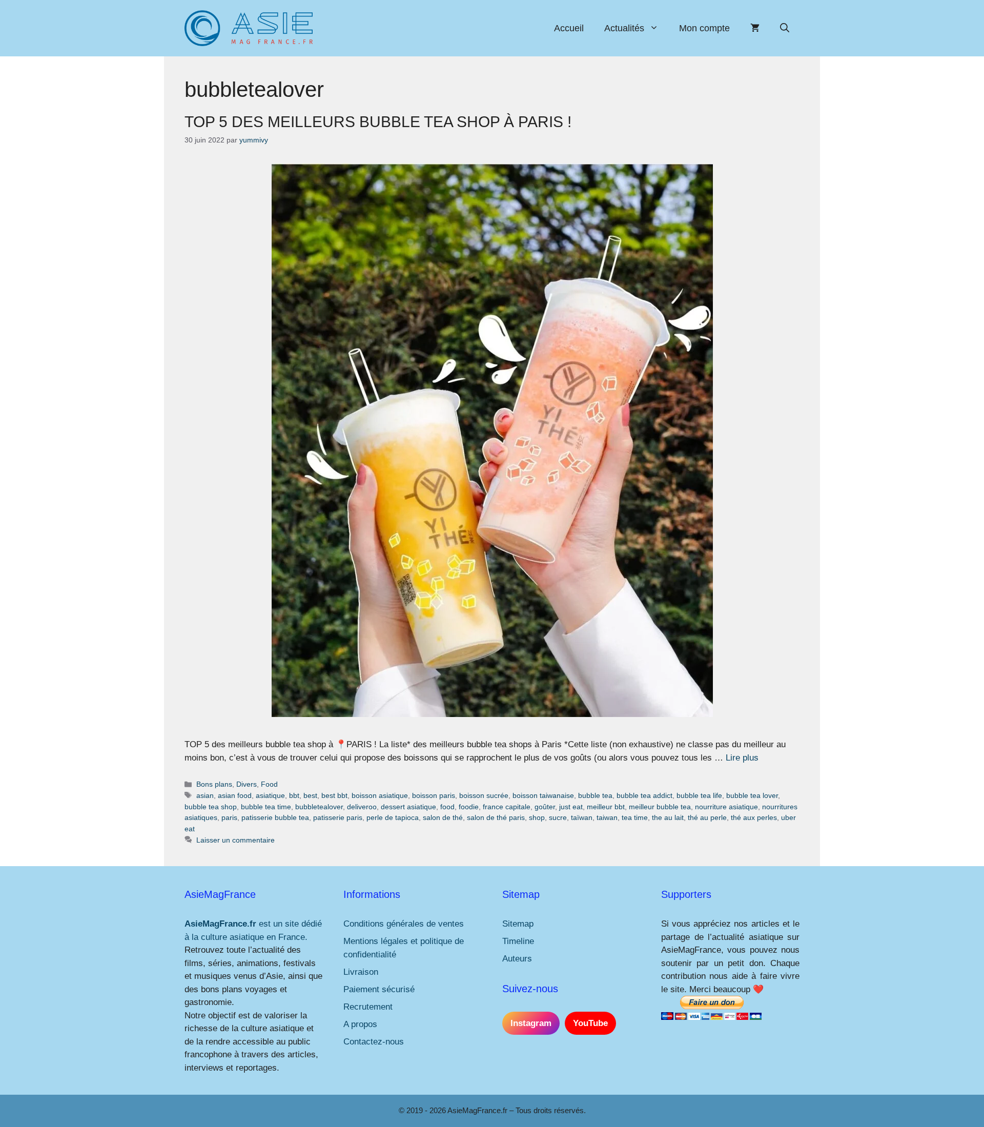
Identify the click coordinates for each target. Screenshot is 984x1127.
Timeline (518, 941)
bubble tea (595, 795)
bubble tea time (266, 807)
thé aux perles (754, 817)
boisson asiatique (380, 795)
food (447, 807)
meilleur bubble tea (660, 807)
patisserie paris (337, 817)
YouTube (590, 1023)
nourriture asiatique (726, 807)
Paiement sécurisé (379, 989)
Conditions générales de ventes (403, 924)
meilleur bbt (606, 807)
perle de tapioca (392, 817)
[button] (784, 28)
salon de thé (443, 817)
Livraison (360, 972)
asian (205, 795)
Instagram (530, 1023)
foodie (469, 807)
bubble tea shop (210, 807)
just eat (571, 807)
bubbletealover (319, 807)
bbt (294, 795)
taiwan (607, 817)
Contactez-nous (373, 1042)
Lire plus (742, 758)
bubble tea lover (752, 795)
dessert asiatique (408, 807)
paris (229, 817)
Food (269, 784)
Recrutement (368, 1007)
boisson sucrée (483, 795)
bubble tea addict (644, 795)
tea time (635, 817)
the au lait (668, 817)
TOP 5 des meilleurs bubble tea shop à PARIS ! (377, 121)
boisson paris (433, 795)
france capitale (506, 807)
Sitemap (518, 924)
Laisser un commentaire (235, 840)
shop (537, 817)
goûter (545, 807)
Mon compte (704, 28)
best (310, 795)
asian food (235, 795)
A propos (360, 1024)
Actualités (624, 28)
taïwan (581, 817)
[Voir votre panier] (755, 28)
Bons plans (214, 784)
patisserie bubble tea (275, 817)
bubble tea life (699, 795)
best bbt (334, 795)
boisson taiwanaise (543, 795)
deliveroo (362, 807)
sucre (558, 817)
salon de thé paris (496, 817)
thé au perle (707, 817)
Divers (246, 784)
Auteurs (517, 959)
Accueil (569, 28)
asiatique (270, 795)
